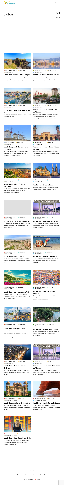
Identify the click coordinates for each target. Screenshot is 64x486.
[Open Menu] (59, 2)
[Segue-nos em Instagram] (33, 470)
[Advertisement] (32, 36)
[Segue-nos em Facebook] (30, 470)
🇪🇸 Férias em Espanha (9, 434)
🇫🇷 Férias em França (9, 287)
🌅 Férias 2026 (21, 70)
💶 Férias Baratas (8, 72)
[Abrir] (56, 2)
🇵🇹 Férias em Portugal (9, 70)
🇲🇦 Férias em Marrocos (39, 398)
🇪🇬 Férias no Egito (37, 252)
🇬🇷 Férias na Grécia (9, 142)
